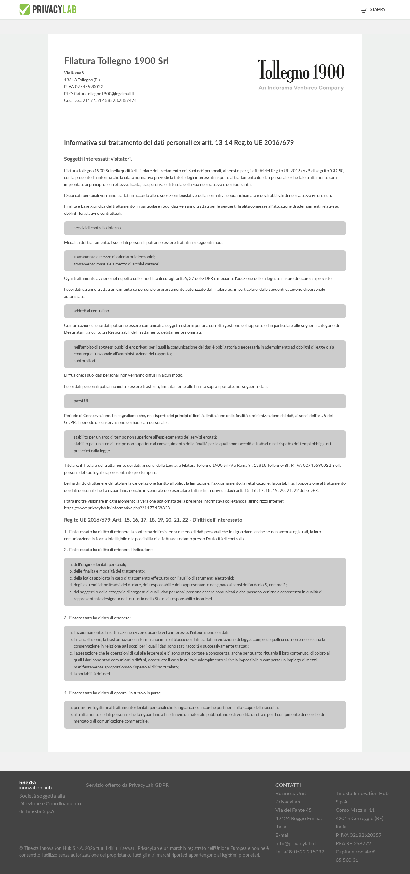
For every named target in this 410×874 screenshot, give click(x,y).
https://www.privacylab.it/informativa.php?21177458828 (117, 508)
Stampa (377, 10)
